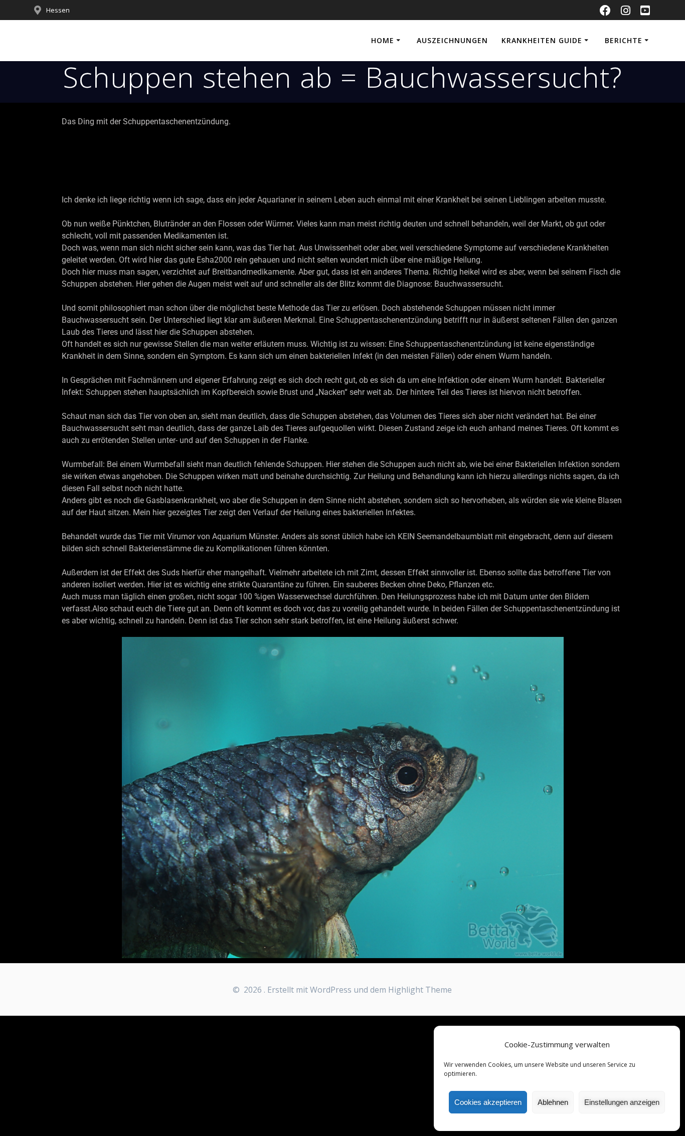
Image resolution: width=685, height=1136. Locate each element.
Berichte (623, 40)
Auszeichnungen (452, 40)
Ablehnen (553, 1102)
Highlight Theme (420, 989)
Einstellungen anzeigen (621, 1102)
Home (382, 40)
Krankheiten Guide (541, 40)
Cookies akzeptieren (488, 1102)
